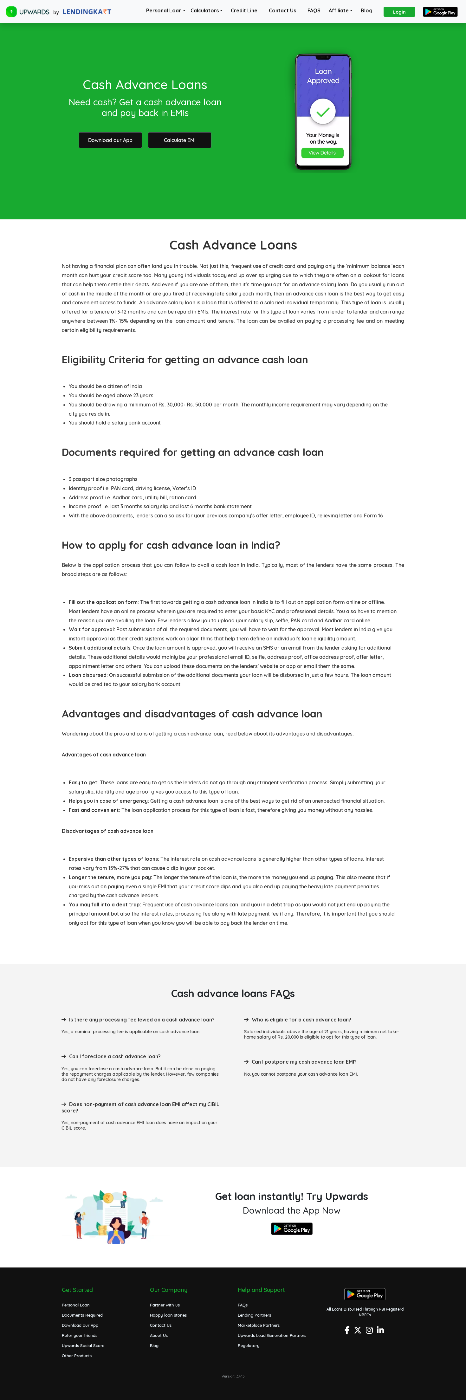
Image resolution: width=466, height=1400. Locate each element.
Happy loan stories (168, 1315)
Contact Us (282, 10)
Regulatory (249, 1345)
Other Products (77, 1355)
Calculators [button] (205, 10)
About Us (159, 1335)
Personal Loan (164, 10)
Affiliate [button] (339, 10)
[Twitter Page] (358, 1332)
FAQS (313, 10)
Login (399, 12)
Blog (366, 10)
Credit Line (244, 10)
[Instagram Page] (370, 1332)
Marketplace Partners (259, 1325)
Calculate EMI (180, 140)
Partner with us (165, 1304)
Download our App (110, 140)
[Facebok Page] (348, 1332)
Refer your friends (79, 1335)
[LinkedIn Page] (381, 1332)
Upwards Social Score (83, 1345)
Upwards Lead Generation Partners (272, 1335)
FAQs (243, 1304)
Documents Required (82, 1315)
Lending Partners (254, 1315)
